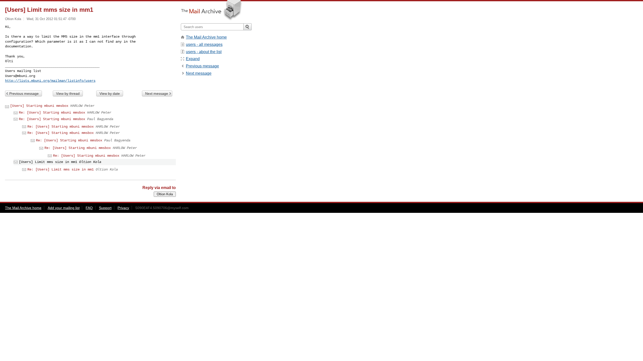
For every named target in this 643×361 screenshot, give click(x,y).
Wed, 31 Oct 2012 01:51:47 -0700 (51, 19)
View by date (109, 94)
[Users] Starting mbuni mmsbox (39, 106)
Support (105, 208)
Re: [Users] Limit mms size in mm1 (60, 169)
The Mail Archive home (206, 37)
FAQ (89, 208)
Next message (156, 94)
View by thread (68, 94)
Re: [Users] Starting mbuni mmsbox (52, 113)
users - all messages (204, 44)
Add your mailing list (64, 208)
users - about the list (204, 52)
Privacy (123, 208)
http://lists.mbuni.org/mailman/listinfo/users (50, 81)
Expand (193, 59)
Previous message (24, 94)
